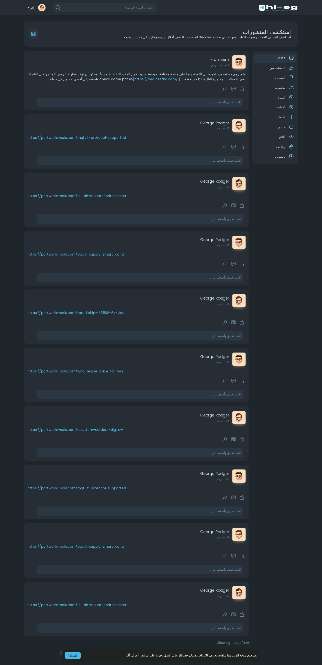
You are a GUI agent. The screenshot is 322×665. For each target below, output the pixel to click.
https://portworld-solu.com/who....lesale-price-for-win (75, 371)
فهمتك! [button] (72, 655)
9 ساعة (224, 65)
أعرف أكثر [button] (132, 655)
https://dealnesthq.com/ (156, 79)
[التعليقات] (233, 89)
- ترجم (215, 65)
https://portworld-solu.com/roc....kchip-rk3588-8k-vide (75, 312)
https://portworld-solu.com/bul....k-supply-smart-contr (76, 254)
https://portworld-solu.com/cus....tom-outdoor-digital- (75, 429)
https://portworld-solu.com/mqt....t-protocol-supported (76, 137)
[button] (105, 7)
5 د (227, 128)
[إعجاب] (233, 89)
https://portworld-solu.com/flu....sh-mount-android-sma (76, 195)
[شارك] (225, 89)
